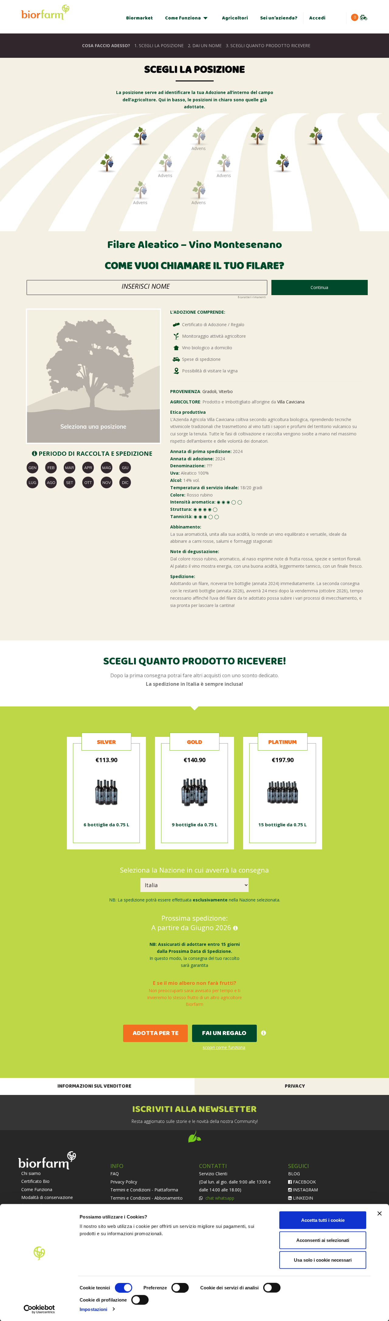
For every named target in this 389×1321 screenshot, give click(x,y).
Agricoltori (235, 18)
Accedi (317, 18)
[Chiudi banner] (379, 1213)
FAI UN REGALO (224, 1033)
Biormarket (139, 18)
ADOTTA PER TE (155, 1033)
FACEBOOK (304, 1182)
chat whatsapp (219, 1198)
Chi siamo (31, 1173)
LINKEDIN (302, 1198)
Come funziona (183, 18)
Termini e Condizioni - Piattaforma (144, 1190)
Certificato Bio (35, 1181)
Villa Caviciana (291, 402)
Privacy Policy (123, 1182)
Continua (319, 287)
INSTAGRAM (305, 1190)
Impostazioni (93, 1309)
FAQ (114, 1173)
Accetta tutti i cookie (323, 1220)
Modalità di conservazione (47, 1197)
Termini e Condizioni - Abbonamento (146, 1198)
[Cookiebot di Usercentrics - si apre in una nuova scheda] (39, 1309)
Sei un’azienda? (278, 18)
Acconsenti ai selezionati (322, 1240)
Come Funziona (36, 1189)
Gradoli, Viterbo (217, 391)
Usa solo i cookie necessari (323, 1260)
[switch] (180, 1288)
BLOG (294, 1173)
